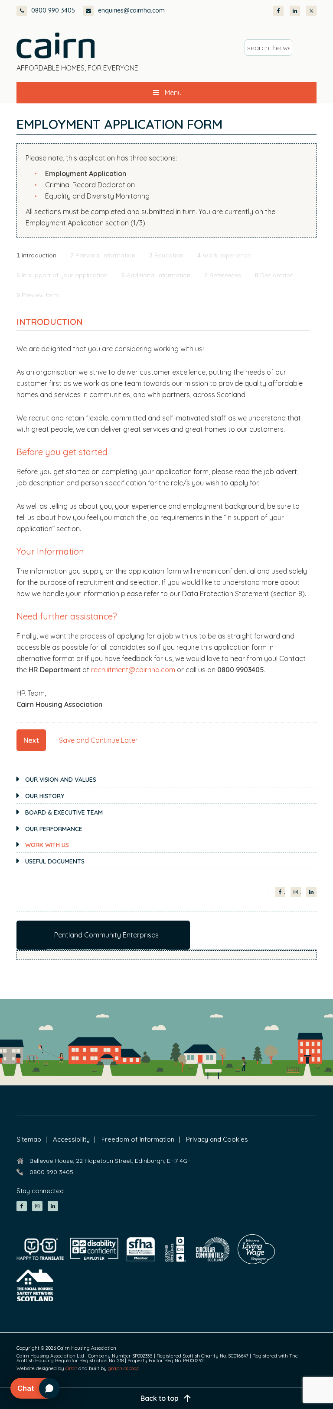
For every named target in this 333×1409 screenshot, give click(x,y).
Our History (44, 796)
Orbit (71, 1368)
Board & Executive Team (64, 812)
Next (31, 740)
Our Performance (53, 829)
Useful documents (55, 861)
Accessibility (71, 1139)
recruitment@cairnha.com (133, 669)
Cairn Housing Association (55, 45)
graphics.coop (123, 1368)
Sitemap (28, 1139)
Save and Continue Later (98, 740)
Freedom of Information (137, 1139)
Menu (173, 92)
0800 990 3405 (53, 10)
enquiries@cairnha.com (131, 10)
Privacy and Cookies (217, 1139)
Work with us (47, 845)
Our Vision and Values (60, 779)
